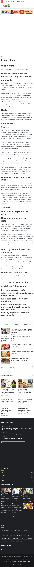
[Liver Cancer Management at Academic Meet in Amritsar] (8, 403)
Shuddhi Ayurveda (6, 541)
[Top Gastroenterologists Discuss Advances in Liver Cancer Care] (6, 491)
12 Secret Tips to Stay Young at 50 (21, 344)
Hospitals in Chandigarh (16, 535)
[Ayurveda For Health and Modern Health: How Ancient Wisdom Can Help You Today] (6, 508)
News (3, 477)
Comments (27, 324)
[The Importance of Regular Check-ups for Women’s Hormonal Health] (28, 498)
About (9, 561)
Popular (6, 324)
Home (3, 56)
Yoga (21, 541)
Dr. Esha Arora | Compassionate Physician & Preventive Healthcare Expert (24, 391)
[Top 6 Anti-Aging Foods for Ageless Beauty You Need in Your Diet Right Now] (28, 506)
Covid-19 (25, 530)
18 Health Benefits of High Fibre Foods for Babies (22, 352)
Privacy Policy (26, 561)
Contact (14, 561)
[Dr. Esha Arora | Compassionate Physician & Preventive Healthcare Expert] (25, 383)
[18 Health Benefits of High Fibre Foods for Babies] (5, 354)
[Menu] (32, 5)
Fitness (4, 475)
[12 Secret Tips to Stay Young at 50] (5, 347)
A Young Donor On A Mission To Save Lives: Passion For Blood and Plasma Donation (21, 330)
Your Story (5, 480)
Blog (3, 472)
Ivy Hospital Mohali (6, 538)
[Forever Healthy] (6, 6)
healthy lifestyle (5, 535)
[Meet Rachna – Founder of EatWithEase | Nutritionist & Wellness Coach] (8, 383)
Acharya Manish (5, 530)
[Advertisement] (17, 34)
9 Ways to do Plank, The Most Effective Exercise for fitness (19, 359)
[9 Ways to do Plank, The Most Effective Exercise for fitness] (5, 361)
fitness (3, 533)
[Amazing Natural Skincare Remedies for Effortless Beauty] (25, 403)
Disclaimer (19, 561)
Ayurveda (13, 530)
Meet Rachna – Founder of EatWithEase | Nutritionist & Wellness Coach (8, 391)
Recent (16, 324)
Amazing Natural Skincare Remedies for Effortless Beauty (24, 410)
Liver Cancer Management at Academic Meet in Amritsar (6, 411)
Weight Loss (15, 541)
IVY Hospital (26, 535)
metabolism (23, 538)
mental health (16, 538)
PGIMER (30, 538)
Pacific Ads (24, 559)
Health (15, 533)
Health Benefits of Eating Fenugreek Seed (21, 337)
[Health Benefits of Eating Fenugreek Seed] (5, 339)
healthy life (21, 533)
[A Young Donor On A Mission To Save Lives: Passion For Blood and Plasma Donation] (5, 331)
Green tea (9, 533)
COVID (19, 530)
